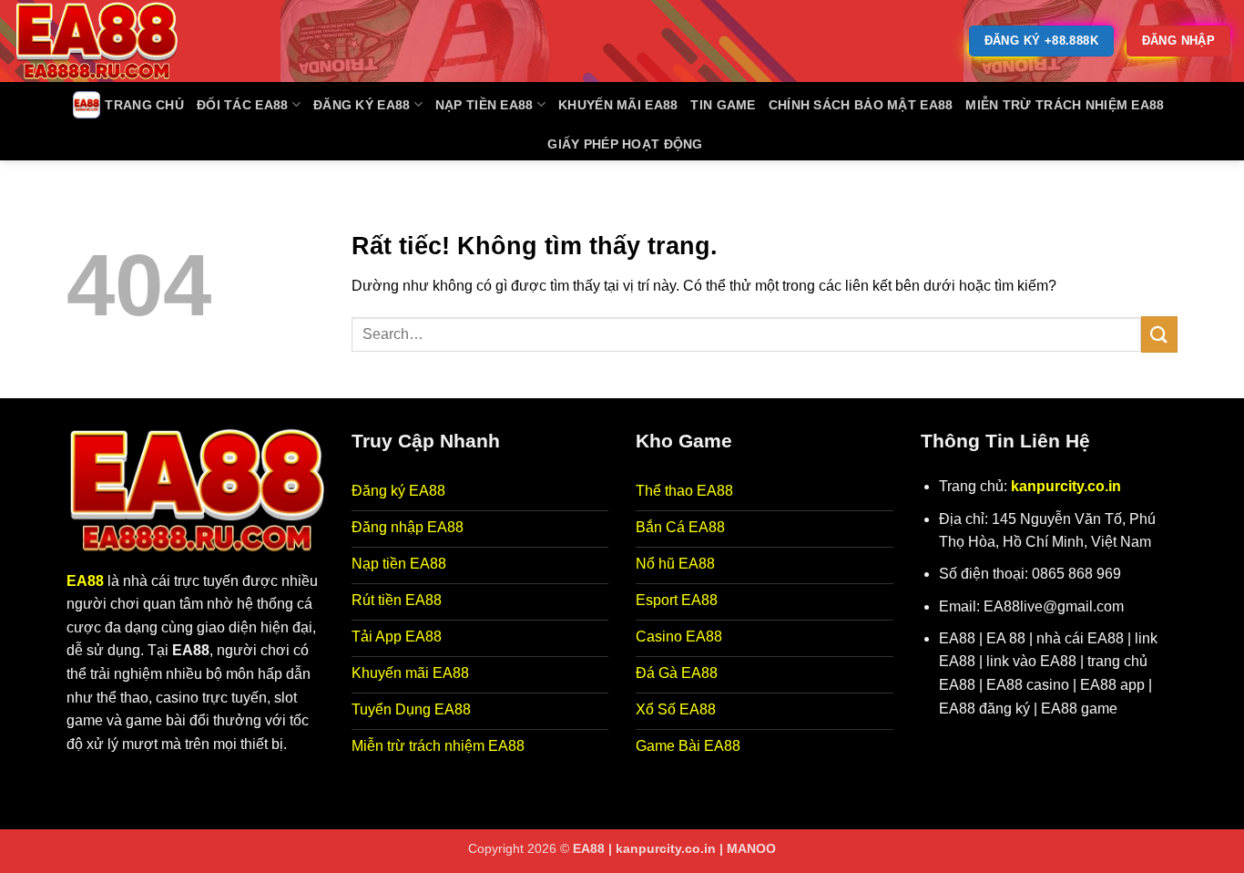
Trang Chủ (144, 105)
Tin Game (722, 105)
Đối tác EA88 (242, 105)
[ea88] (105, 41)
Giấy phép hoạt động (624, 144)
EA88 (85, 581)
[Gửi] (1159, 334)
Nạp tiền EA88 (484, 105)
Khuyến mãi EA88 (618, 105)
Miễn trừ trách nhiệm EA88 (1064, 105)
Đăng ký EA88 (361, 105)
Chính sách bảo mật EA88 (861, 105)
